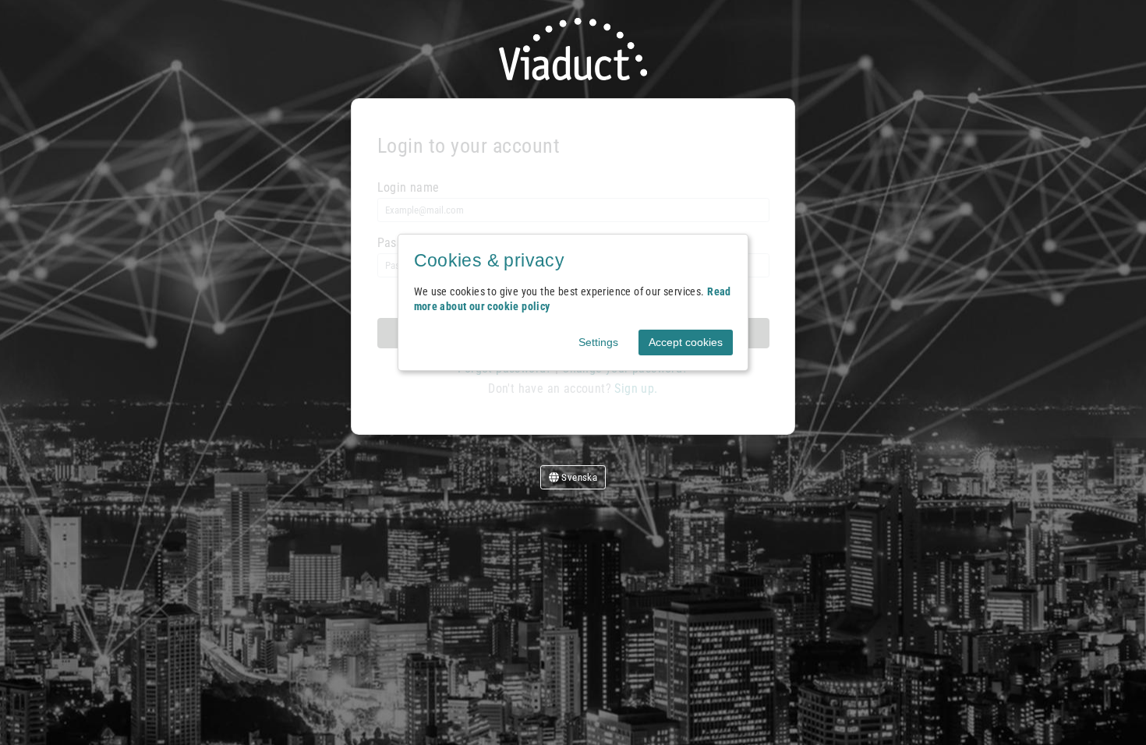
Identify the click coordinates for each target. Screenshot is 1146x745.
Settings (598, 342)
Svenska (578, 477)
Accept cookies (686, 342)
